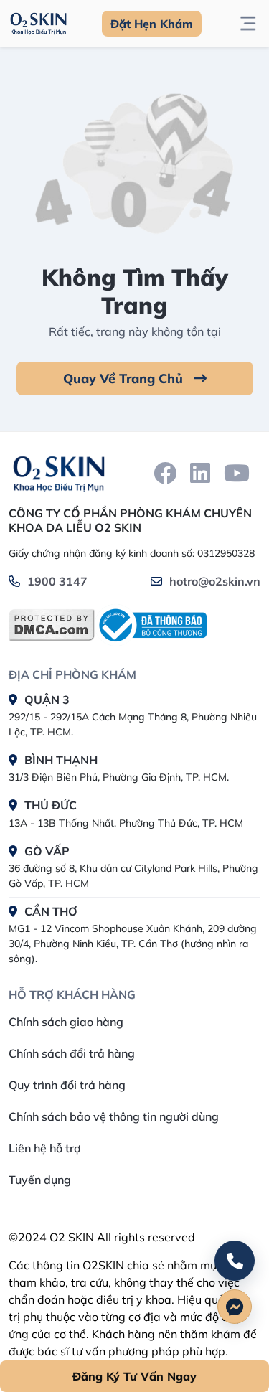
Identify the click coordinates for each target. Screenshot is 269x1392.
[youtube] (237, 472)
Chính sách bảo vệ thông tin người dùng (114, 1116)
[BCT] (151, 625)
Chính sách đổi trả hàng (72, 1053)
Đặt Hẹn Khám (151, 24)
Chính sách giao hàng (66, 1022)
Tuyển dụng (40, 1179)
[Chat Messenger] (234, 1306)
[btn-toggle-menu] (247, 23)
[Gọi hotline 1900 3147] (234, 1261)
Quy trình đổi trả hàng (67, 1085)
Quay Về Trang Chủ (125, 378)
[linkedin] (200, 472)
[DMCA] (52, 624)
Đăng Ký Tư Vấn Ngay (134, 1376)
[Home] (59, 473)
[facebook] (165, 472)
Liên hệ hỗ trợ (44, 1148)
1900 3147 (57, 581)
